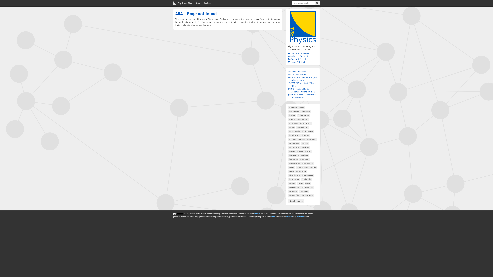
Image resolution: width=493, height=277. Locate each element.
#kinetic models (307, 175)
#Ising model (293, 191)
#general (292, 119)
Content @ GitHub (298, 59)
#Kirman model (294, 143)
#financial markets (306, 123)
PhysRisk (300, 216)
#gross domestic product (303, 167)
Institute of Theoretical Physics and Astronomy (303, 79)
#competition (304, 159)
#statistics (292, 115)
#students (305, 143)
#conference (304, 191)
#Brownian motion (295, 187)
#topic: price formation (308, 195)
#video (301, 107)
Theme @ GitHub (297, 62)
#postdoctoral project (295, 135)
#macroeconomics (308, 163)
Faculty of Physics (298, 74)
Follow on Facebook (299, 56)
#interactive (293, 107)
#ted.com (308, 151)
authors (257, 214)
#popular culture (294, 147)
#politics (292, 127)
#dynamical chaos (295, 175)
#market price (306, 179)
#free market (293, 159)
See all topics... (296, 201)
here (273, 216)
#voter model (293, 123)
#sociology (305, 147)
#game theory (311, 139)
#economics (306, 111)
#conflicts (313, 167)
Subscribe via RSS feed (300, 53)
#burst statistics (294, 179)
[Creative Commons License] (178, 214)
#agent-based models (295, 111)
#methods (304, 155)
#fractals (300, 151)
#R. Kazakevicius (307, 187)
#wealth (300, 183)
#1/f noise (301, 139)
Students (207, 3)
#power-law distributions (295, 131)
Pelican (289, 216)
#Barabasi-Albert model (295, 195)
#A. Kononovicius (308, 131)
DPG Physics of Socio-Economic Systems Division (302, 90)
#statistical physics (303, 119)
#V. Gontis (292, 139)
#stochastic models (303, 127)
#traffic (291, 171)
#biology (292, 151)
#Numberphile (294, 155)
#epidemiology (301, 171)
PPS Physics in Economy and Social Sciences (303, 96)
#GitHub (292, 167)
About (198, 3)
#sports (307, 183)
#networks (305, 135)
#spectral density (294, 163)
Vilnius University (298, 71)
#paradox (292, 183)
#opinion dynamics (304, 115)
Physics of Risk (184, 3)
